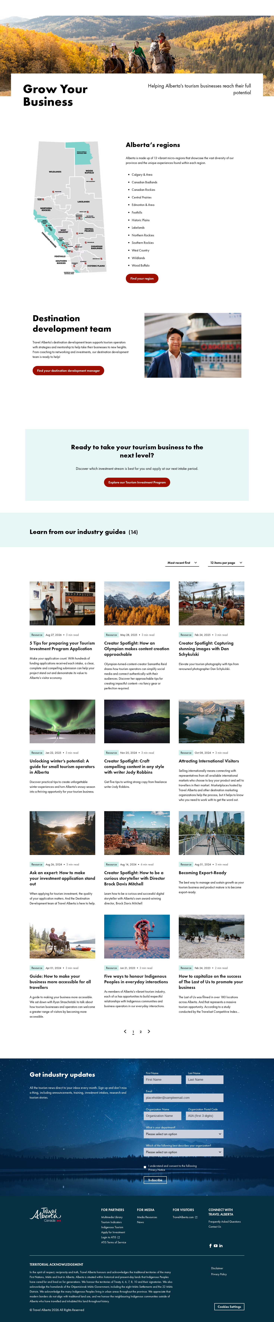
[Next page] (149, 1031)
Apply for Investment (113, 1232)
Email (149, 1091)
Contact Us (215, 1227)
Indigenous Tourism (112, 1227)
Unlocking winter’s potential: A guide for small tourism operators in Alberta (62, 766)
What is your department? (160, 1127)
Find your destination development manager (68, 370)
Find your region (142, 278)
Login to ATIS (108, 1237)
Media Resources (147, 1217)
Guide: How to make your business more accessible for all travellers (60, 981)
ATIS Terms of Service (113, 1242)
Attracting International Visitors (209, 761)
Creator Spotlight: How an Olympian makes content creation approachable (136, 648)
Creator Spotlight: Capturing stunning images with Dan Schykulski (206, 648)
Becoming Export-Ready (202, 872)
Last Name (194, 1073)
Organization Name (157, 1109)
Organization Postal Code (203, 1109)
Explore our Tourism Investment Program (137, 482)
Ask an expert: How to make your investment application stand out (62, 878)
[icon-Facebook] (210, 1246)
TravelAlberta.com (183, 1217)
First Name (152, 1073)
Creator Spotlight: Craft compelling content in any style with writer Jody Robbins (134, 766)
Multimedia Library (111, 1217)
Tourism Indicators (111, 1222)
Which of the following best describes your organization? (178, 1145)
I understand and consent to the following (172, 1168)
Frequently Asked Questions (225, 1222)
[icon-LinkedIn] (221, 1246)
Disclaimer (217, 1268)
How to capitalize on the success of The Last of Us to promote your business (211, 981)
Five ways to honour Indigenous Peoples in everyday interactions (136, 979)
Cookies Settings (229, 1306)
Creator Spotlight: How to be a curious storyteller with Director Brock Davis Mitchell (134, 878)
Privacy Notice (156, 1170)
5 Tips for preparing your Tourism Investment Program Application (62, 645)
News (140, 1222)
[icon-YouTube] (216, 1246)
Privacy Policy (219, 1274)
